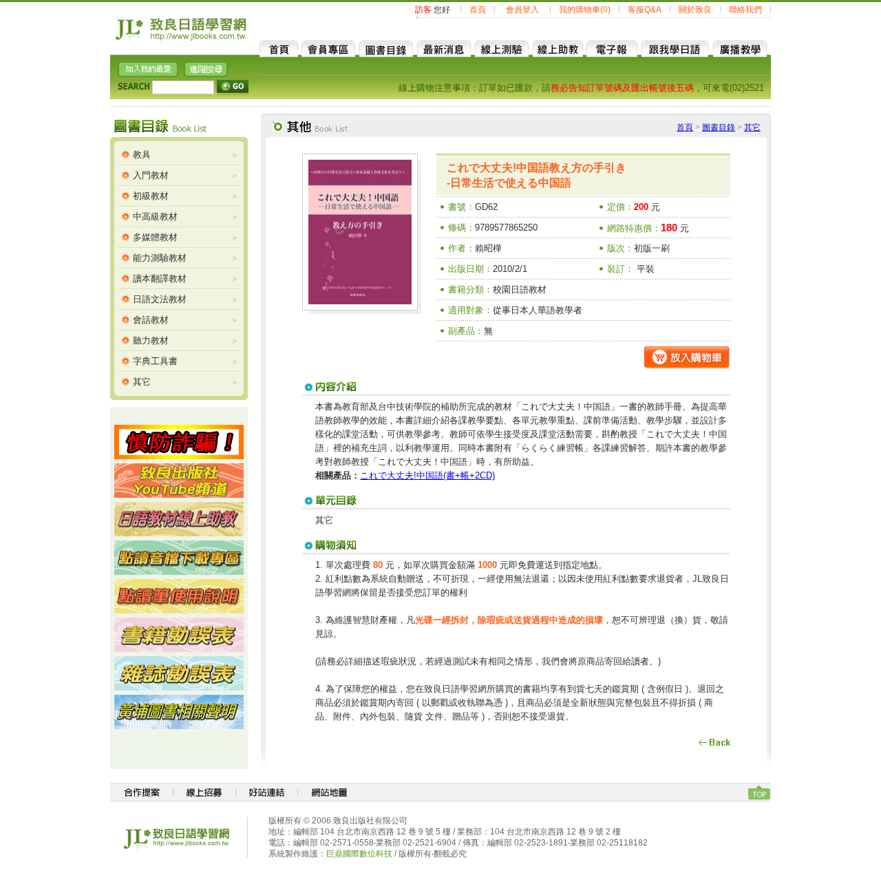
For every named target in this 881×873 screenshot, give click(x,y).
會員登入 (522, 9)
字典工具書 (155, 361)
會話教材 (151, 320)
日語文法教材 (160, 299)
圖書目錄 (718, 127)
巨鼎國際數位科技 (359, 854)
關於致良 (695, 9)
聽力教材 (151, 340)
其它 (142, 382)
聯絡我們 (745, 9)
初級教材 (151, 196)
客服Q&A (644, 9)
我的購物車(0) (585, 9)
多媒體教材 (155, 237)
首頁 (477, 9)
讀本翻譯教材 (160, 278)
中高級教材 (155, 216)
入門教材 (151, 175)
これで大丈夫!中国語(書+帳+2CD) (427, 475)
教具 (142, 154)
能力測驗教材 (160, 258)
